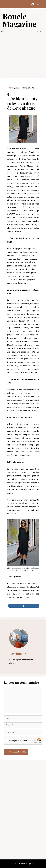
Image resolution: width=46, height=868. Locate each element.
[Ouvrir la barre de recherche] (2, 31)
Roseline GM (18, 654)
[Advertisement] (23, 55)
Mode (17, 88)
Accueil (11, 88)
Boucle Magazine (20, 20)
